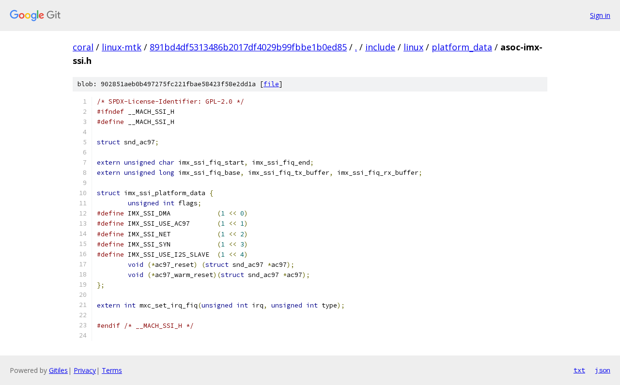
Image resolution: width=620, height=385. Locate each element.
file (271, 84)
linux (413, 47)
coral (83, 47)
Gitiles (58, 370)
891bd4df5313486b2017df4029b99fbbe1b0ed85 (248, 47)
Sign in (600, 15)
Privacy (85, 370)
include (380, 47)
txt (579, 370)
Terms (112, 370)
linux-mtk (121, 47)
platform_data (462, 47)
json (602, 370)
